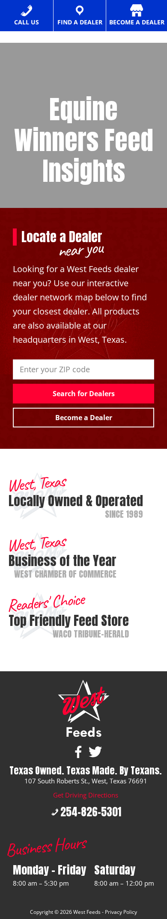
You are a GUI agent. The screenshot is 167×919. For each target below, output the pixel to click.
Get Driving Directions (85, 795)
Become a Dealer (83, 417)
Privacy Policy (121, 912)
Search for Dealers (84, 393)
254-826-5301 (90, 812)
